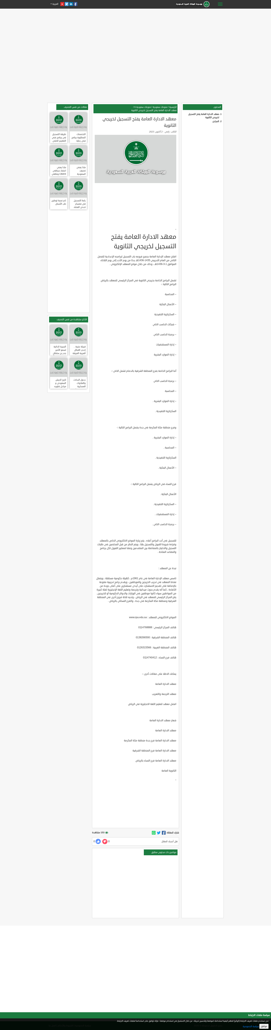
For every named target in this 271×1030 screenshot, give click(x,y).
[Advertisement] (135, 32)
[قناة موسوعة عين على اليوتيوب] (62, 4)
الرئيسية (173, 107)
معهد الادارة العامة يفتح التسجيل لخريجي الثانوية (154, 110)
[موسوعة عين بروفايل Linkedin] (71, 4)
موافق (264, 1026)
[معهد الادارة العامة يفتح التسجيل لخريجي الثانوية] (164, 833)
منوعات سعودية (160, 107)
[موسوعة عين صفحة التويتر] (67, 4)
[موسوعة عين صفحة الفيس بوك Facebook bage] (75, 4)
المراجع (216, 121)
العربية (55, 4)
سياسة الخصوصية (251, 1026)
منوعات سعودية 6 (142, 107)
